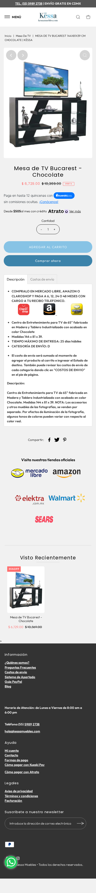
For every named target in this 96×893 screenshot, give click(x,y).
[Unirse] (80, 823)
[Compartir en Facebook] (49, 439)
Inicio (8, 35)
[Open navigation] (7, 17)
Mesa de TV (23, 35)
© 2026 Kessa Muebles (20, 865)
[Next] (22, 55)
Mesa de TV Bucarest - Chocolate (26, 619)
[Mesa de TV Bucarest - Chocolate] (26, 589)
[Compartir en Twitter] (57, 439)
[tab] (15, 279)
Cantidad (48, 221)
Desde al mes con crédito (42, 211)
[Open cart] (88, 17)
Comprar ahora (48, 261)
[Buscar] (79, 17)
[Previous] (11, 55)
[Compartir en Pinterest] (64, 439)
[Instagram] (18, 858)
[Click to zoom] (85, 55)
